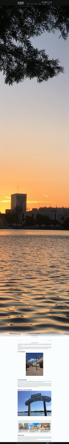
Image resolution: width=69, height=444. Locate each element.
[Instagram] (43, 2)
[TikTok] (48, 2)
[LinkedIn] (45, 2)
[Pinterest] (46, 2)
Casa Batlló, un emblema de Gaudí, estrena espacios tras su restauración (34, 431)
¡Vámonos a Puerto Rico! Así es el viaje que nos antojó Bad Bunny (23, 431)
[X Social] (49, 2)
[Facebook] (42, 2)
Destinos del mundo (24, 6)
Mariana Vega (35, 335)
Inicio (18, 6)
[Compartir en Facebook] (50, 340)
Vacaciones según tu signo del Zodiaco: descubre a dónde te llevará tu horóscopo (45, 431)
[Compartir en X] (49, 340)
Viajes (20, 6)
